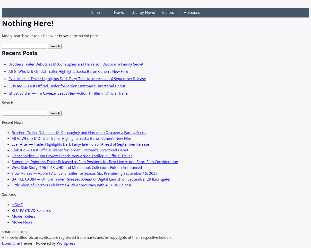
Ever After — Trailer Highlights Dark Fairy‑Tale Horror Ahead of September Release (77, 78)
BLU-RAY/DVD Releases (31, 210)
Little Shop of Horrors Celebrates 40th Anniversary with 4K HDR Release (72, 184)
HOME (17, 204)
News (119, 12)
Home (94, 12)
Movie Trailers (23, 216)
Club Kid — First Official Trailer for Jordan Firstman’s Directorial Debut (67, 85)
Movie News (22, 222)
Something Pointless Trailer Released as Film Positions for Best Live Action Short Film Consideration (95, 161)
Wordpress (66, 243)
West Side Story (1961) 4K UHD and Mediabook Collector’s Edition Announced (77, 167)
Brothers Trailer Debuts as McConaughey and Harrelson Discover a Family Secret (76, 64)
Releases (192, 12)
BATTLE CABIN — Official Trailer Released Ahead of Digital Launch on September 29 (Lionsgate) (91, 179)
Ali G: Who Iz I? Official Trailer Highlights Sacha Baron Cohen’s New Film (68, 71)
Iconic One (11, 243)
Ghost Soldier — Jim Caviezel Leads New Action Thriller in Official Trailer (69, 93)
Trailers (167, 12)
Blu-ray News (143, 12)
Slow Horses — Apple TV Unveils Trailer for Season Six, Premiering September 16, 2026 (85, 173)
